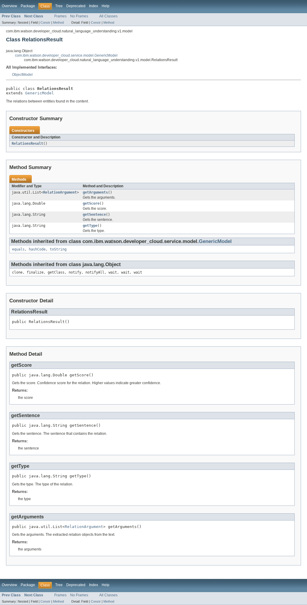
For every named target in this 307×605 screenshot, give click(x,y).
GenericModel (39, 93)
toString (58, 249)
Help (105, 6)
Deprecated (75, 6)
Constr (45, 22)
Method (58, 22)
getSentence (94, 214)
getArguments (95, 192)
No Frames (79, 16)
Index (93, 6)
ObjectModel (22, 75)
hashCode (37, 249)
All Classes (108, 16)
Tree (59, 6)
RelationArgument (60, 192)
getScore (91, 203)
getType (90, 226)
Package (28, 6)
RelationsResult (27, 143)
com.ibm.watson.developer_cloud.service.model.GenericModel (66, 55)
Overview (9, 6)
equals (18, 249)
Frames (60, 16)
